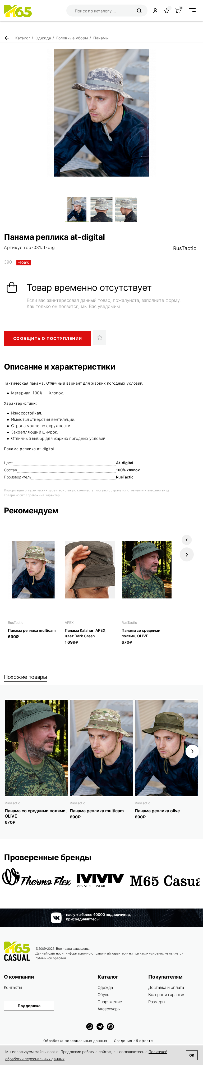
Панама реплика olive (157, 810)
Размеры (156, 1001)
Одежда (105, 987)
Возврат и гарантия (166, 994)
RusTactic (184, 248)
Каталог (108, 977)
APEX (69, 622)
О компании (19, 977)
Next (186, 554)
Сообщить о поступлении (47, 338)
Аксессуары (109, 1008)
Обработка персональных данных (75, 1041)
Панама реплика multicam (32, 630)
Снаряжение (110, 1001)
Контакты (13, 987)
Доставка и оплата (166, 987)
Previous (187, 539)
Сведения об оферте (133, 1041)
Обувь (103, 994)
